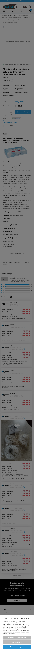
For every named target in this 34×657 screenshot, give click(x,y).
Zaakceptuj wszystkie (17, 647)
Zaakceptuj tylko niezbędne (17, 637)
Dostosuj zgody (17, 642)
